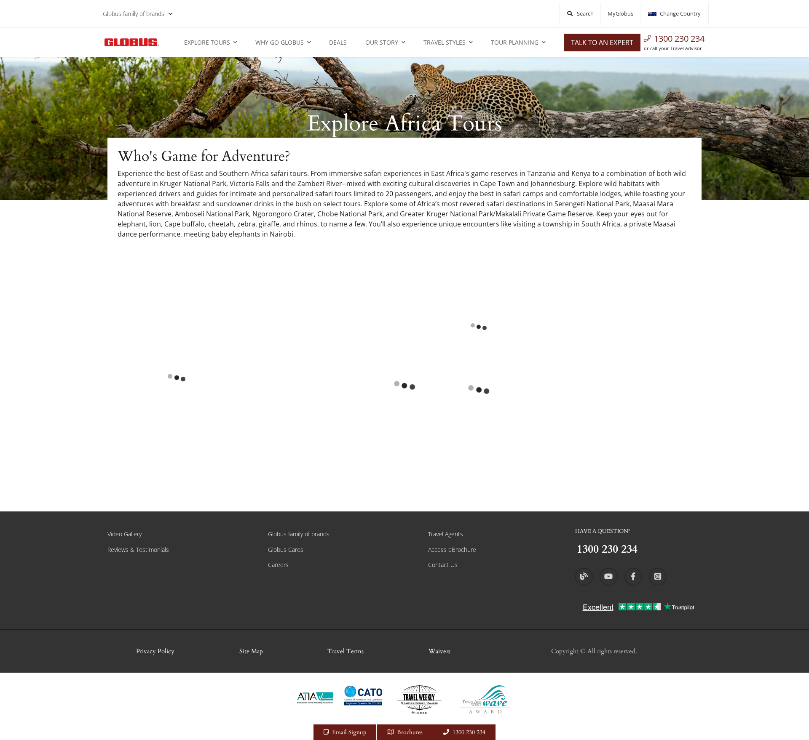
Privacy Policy (155, 651)
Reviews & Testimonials (138, 550)
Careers (278, 565)
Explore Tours (207, 42)
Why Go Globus (279, 42)
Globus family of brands (133, 14)
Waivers (439, 651)
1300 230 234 (679, 38)
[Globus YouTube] (608, 577)
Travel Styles (444, 42)
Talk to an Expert (602, 42)
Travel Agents (445, 534)
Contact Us (443, 565)
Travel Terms (345, 651)
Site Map (251, 651)
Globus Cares (285, 550)
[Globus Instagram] (658, 577)
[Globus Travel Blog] (584, 577)
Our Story (381, 42)
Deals (338, 42)
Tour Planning (514, 42)
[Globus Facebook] (633, 577)
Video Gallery (124, 534)
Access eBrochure (452, 550)
